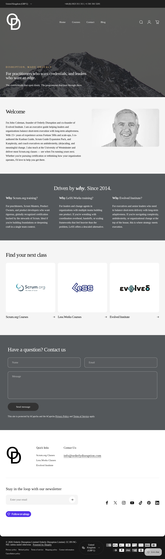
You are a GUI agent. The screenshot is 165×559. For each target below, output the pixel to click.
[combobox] (19, 4)
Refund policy (24, 550)
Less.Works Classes (46, 460)
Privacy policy (11, 550)
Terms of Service (81, 416)
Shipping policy (51, 550)
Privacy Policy (62, 416)
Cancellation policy (13, 553)
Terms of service (37, 550)
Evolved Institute (44, 465)
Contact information (66, 550)
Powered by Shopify (42, 544)
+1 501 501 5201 (92, 4)
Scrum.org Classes (45, 455)
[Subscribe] (72, 499)
